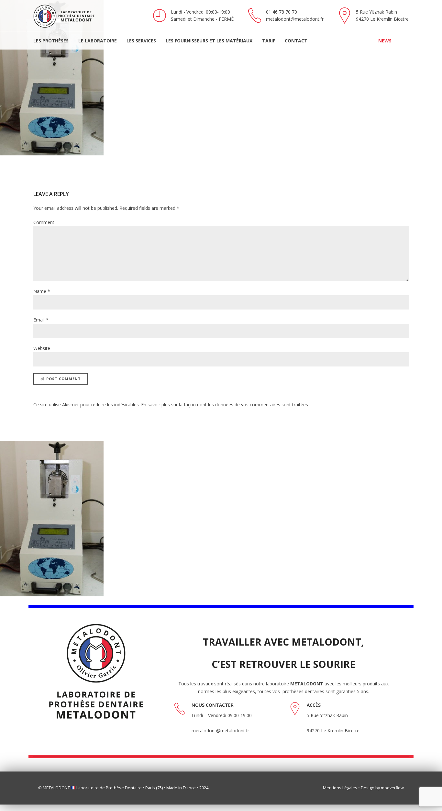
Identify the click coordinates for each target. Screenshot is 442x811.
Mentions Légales (340, 788)
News (385, 41)
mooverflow (392, 788)
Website (41, 348)
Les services (141, 41)
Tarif (268, 41)
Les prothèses (51, 41)
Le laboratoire (97, 41)
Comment (43, 222)
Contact (296, 41)
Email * (41, 320)
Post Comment (63, 378)
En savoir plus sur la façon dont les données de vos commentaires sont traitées (224, 404)
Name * (41, 291)
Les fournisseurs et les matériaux (209, 41)
